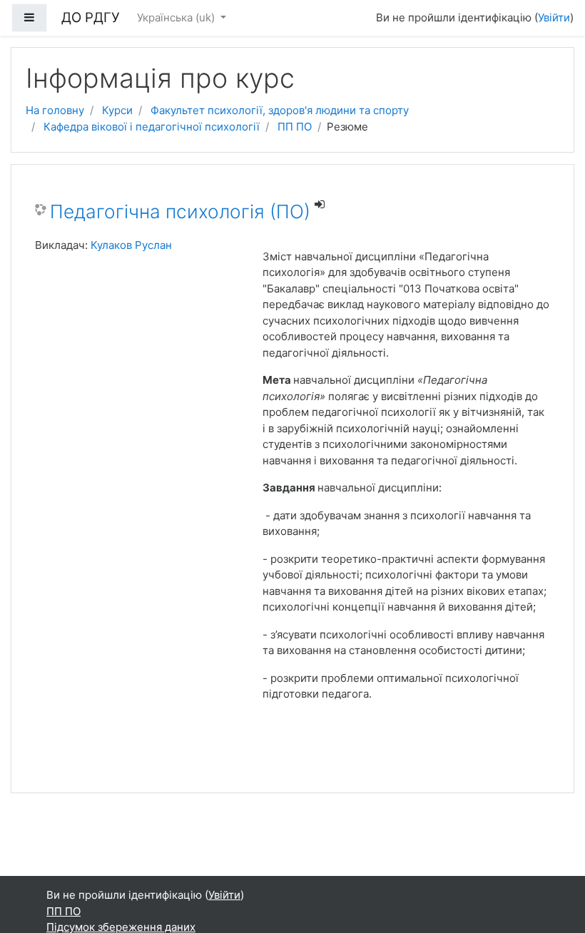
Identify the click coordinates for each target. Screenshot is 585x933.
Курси (117, 110)
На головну (55, 110)
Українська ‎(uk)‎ (177, 17)
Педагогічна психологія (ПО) (180, 211)
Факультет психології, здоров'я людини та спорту (280, 110)
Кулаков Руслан (131, 245)
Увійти (554, 17)
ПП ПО (295, 126)
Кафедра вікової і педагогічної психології (152, 126)
